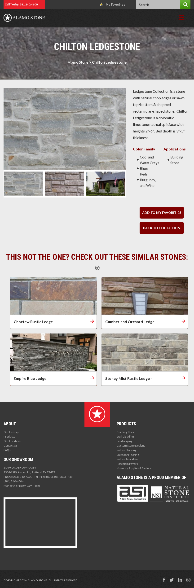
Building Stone (126, 432)
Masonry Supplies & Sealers (134, 468)
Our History (11, 432)
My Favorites (115, 4)
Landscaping (124, 441)
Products (9, 436)
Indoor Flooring (126, 450)
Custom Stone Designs (131, 445)
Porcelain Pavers (127, 463)
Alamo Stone (78, 62)
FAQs (7, 450)
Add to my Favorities (161, 213)
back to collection (161, 228)
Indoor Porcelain (127, 459)
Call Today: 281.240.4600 (21, 4)
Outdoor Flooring (128, 454)
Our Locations (13, 441)
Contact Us (11, 445)
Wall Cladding (125, 436)
